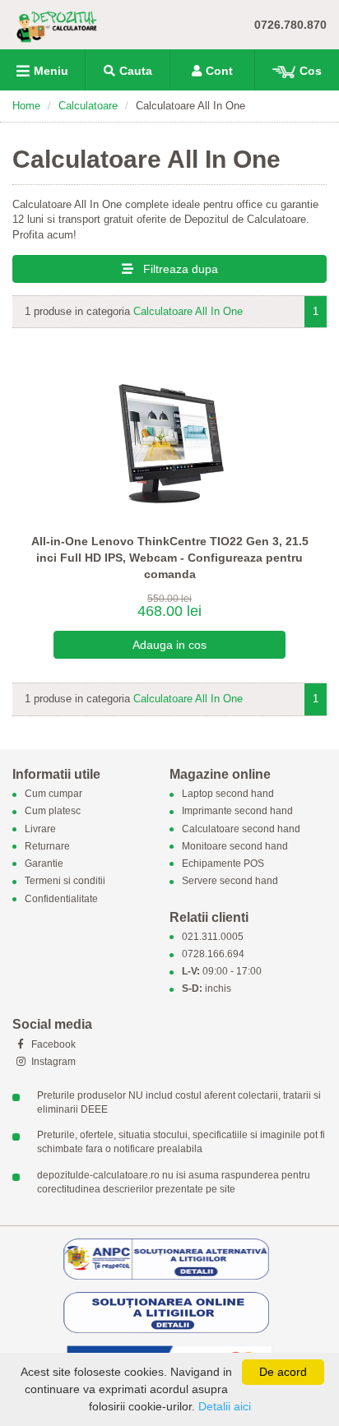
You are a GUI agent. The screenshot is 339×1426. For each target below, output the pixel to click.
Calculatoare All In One (188, 311)
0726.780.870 (290, 24)
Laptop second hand (228, 794)
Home (26, 106)
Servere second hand (230, 881)
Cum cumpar (53, 794)
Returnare (47, 846)
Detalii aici (224, 1406)
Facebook (52, 1044)
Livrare (40, 829)
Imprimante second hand (237, 811)
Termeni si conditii (65, 881)
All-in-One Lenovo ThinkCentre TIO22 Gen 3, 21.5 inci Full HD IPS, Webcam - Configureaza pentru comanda (170, 557)
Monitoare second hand (235, 846)
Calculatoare (88, 106)
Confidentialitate (61, 899)
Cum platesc (53, 811)
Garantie (44, 864)
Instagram (52, 1061)
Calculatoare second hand (241, 829)
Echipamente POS (223, 864)
